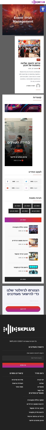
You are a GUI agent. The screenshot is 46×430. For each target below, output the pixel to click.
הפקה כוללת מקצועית (20, 227)
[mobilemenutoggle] (3, 2)
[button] (43, 9)
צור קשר (40, 390)
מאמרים (41, 387)
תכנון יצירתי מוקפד (21, 254)
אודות (41, 383)
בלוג (38, 59)
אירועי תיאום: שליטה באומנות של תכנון (30, 64)
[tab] (23, 219)
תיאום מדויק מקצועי (21, 267)
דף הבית (40, 380)
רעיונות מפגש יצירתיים (20, 240)
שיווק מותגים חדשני (36, 420)
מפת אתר (19, 387)
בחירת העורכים (18, 142)
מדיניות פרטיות (17, 380)
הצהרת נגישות (17, 383)
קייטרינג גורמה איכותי (35, 416)
